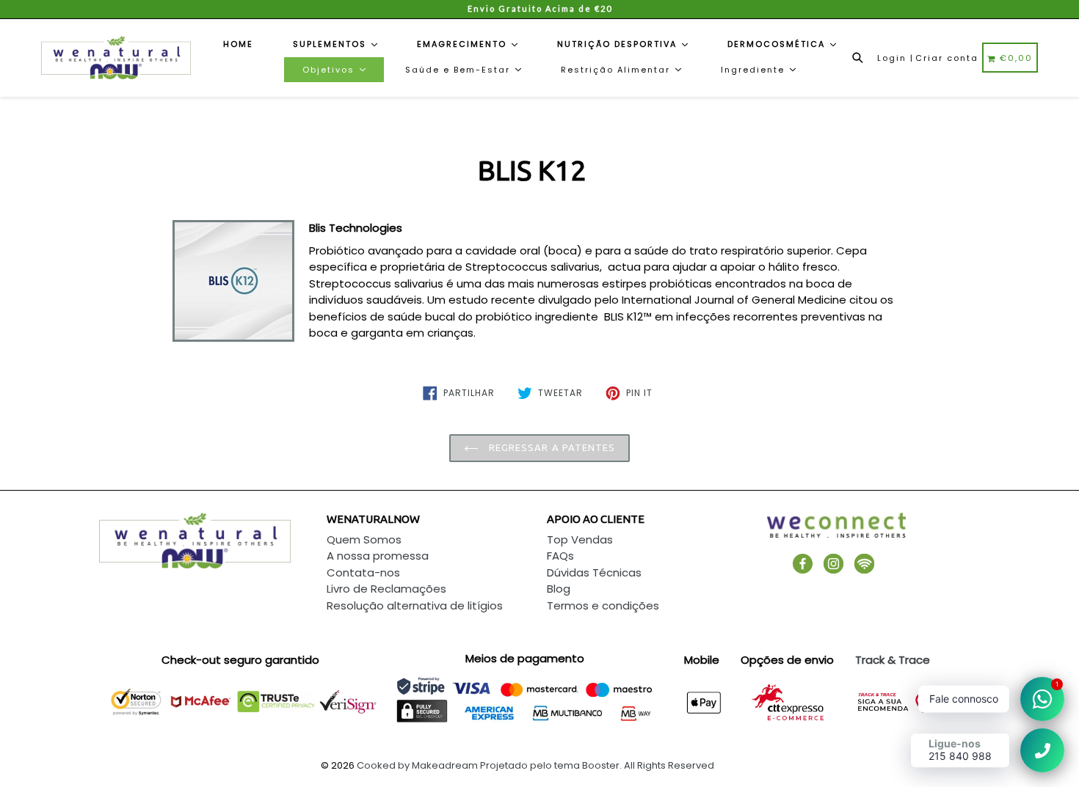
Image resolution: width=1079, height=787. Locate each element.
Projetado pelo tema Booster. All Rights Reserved (597, 765)
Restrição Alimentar (617, 70)
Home (238, 44)
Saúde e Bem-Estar (459, 70)
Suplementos (331, 44)
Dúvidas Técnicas (594, 572)
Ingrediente (754, 70)
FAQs (560, 555)
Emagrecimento (463, 44)
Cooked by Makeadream (417, 765)
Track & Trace (892, 659)
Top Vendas (580, 539)
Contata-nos (363, 572)
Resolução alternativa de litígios (415, 605)
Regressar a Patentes (550, 447)
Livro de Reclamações (386, 588)
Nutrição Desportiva (618, 44)
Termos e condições (603, 605)
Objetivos (330, 70)
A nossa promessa (378, 555)
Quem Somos (364, 539)
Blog (558, 588)
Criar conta (946, 58)
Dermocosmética (778, 44)
